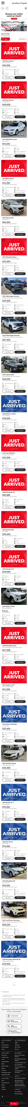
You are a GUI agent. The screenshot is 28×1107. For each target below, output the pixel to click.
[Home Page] (6, 3)
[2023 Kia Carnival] (14, 90)
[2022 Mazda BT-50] (14, 482)
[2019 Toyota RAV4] (14, 519)
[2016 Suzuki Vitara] (14, 1027)
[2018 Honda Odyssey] (14, 988)
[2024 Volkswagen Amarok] (14, 325)
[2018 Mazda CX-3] (14, 792)
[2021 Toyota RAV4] (14, 364)
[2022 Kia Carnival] (14, 207)
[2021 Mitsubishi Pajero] (14, 246)
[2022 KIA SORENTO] (14, 443)
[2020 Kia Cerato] (14, 831)
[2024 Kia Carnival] (14, 50)
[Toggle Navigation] (26, 8)
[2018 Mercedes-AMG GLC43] (14, 949)
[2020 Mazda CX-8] (14, 558)
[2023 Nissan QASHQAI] (14, 714)
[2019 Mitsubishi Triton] (14, 635)
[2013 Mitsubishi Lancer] (14, 129)
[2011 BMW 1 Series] (14, 168)
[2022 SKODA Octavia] (14, 753)
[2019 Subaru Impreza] (14, 1067)
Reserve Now (20, 77)
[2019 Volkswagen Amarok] (14, 286)
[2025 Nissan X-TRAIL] (14, 403)
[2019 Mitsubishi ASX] (14, 870)
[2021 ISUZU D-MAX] (14, 596)
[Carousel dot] (6, 135)
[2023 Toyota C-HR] (14, 674)
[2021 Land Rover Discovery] (14, 910)
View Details (8, 77)
